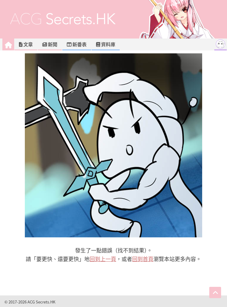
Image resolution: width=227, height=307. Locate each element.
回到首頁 (142, 259)
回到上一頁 (103, 259)
